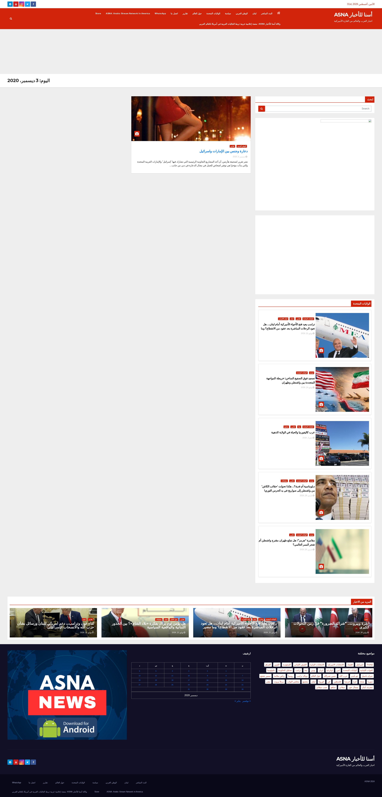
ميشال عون (353, 687)
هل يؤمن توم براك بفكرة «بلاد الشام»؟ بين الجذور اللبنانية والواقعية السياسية (149, 625)
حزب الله (343, 676)
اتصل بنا (174, 13)
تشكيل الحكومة (285, 670)
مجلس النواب (293, 681)
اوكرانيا (330, 670)
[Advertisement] (191, 51)
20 (139, 680)
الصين (276, 664)
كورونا (321, 681)
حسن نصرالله (330, 676)
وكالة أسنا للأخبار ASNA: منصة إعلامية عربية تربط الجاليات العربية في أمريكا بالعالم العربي (239, 24)
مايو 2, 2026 (307, 438)
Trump (370, 664)
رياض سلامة (279, 676)
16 (207, 680)
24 (189, 685)
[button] (11, 18)
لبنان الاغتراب (283, 319)
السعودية (287, 664)
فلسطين (337, 681)
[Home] (279, 13)
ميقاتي (342, 687)
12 (156, 676)
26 (156, 685)
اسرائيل (359, 664)
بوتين (313, 670)
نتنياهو (333, 687)
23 (207, 685)
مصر (268, 681)
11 (172, 676)
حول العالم (197, 13)
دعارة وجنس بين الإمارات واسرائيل (224, 151)
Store (98, 13)
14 (242, 680)
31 (189, 689)
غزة (354, 681)
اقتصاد (350, 664)
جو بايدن (354, 676)
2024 (372, 781)
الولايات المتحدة (213, 13)
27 (139, 685)
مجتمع (286, 427)
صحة (362, 681)
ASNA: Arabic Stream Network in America (128, 13)
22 (226, 685)
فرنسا (347, 681)
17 (189, 680)
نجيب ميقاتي (321, 687)
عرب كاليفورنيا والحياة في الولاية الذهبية (293, 432)
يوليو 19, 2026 (306, 387)
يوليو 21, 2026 (306, 333)
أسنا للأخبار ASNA (353, 14)
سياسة (228, 13)
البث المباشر (266, 13)
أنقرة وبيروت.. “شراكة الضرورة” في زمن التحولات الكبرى (331, 625)
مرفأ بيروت (279, 681)
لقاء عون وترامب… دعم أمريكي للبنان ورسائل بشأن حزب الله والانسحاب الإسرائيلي (55, 625)
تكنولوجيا (271, 670)
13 (139, 676)
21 (242, 685)
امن (338, 670)
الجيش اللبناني (300, 664)
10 (189, 676)
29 (226, 689)
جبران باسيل (367, 676)
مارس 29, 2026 (306, 495)
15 (226, 680)
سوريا (370, 681)
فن (329, 681)
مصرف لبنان (367, 687)
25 (172, 685)
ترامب (298, 670)
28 (242, 689)
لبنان (254, 13)
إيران (311, 373)
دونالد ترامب (302, 676)
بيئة (299, 427)
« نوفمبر (246, 701)
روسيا (290, 676)
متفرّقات (284, 481)
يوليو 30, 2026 (361, 632)
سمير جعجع (265, 676)
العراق (268, 664)
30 (207, 689)
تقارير (185, 13)
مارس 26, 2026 (306, 549)
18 (172, 680)
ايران (321, 670)
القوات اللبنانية (366, 670)
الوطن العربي (242, 13)
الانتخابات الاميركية (336, 664)
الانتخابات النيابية (317, 664)
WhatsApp (160, 13)
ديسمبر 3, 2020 (239, 157)
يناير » (238, 701)
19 (156, 680)
